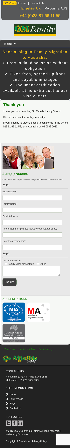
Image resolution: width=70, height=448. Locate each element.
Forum (22, 3)
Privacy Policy (39, 441)
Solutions (23, 434)
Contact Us (37, 3)
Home (13, 394)
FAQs (12, 403)
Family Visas (16, 399)
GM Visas (10, 3)
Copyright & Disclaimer (18, 441)
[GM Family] (35, 30)
